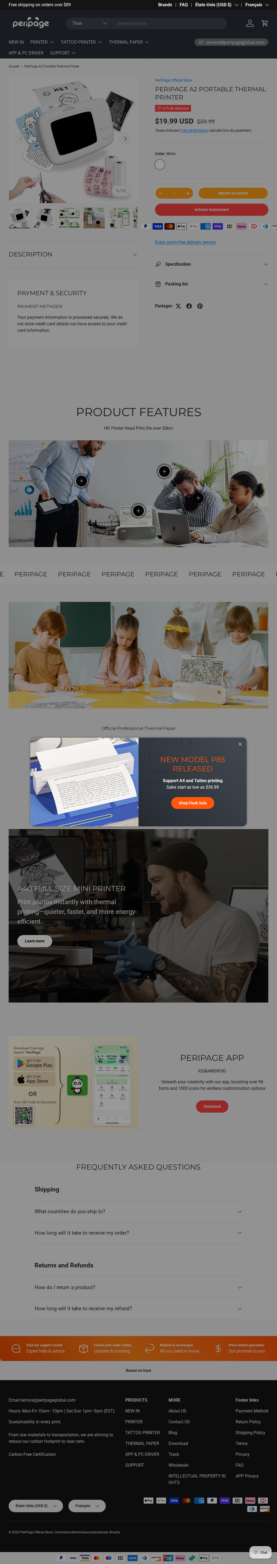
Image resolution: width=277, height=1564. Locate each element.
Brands (165, 4)
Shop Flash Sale (193, 803)
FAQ (184, 4)
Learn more (67, 4)
